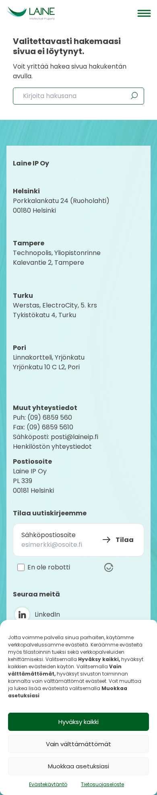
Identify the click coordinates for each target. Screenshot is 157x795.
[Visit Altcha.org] (108, 567)
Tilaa (125, 539)
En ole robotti (48, 567)
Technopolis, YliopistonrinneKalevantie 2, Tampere (57, 257)
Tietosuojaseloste (102, 784)
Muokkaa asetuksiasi (78, 766)
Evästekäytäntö (48, 784)
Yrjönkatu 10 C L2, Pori (46, 367)
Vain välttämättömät (78, 744)
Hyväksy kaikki (78, 722)
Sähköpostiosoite (48, 535)
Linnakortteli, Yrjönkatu (49, 357)
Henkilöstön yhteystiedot (52, 446)
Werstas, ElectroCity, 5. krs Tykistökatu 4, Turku (56, 310)
